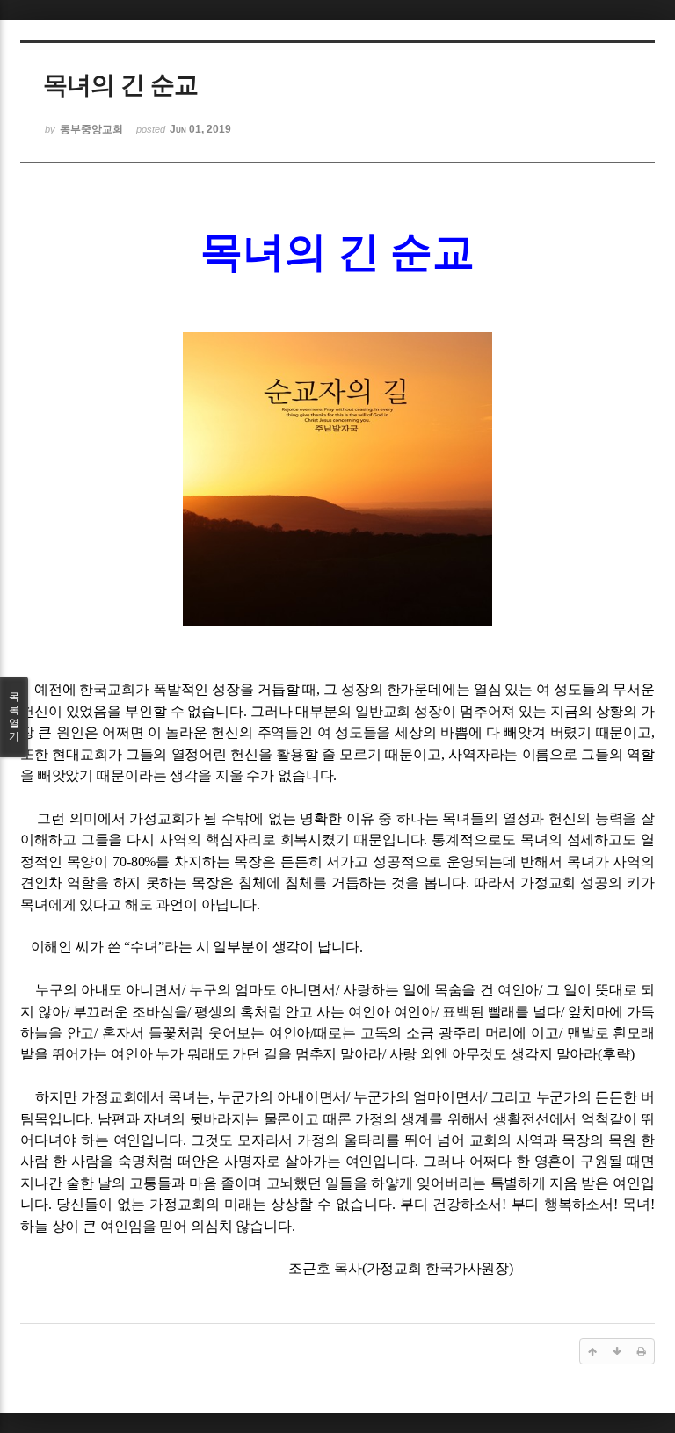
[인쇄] (641, 1351)
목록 (14, 716)
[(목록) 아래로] (617, 1351)
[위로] (592, 1351)
